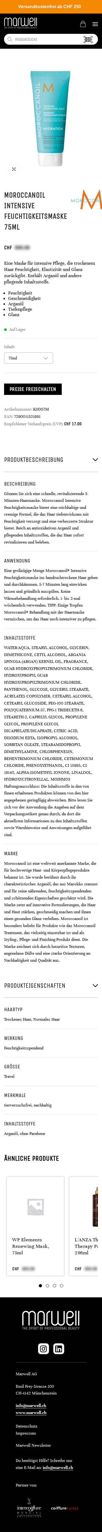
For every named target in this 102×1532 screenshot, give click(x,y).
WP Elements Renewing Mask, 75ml (30, 1246)
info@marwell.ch (31, 1405)
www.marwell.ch (31, 1412)
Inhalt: (9, 346)
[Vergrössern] (14, 169)
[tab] (40, 1285)
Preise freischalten (33, 389)
